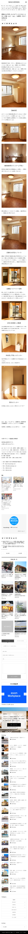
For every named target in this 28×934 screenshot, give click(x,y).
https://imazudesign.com (10, 463)
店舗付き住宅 (14, 546)
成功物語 (14, 914)
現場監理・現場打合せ (11, 543)
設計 (23, 546)
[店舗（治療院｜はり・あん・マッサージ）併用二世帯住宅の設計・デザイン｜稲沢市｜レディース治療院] (7, 480)
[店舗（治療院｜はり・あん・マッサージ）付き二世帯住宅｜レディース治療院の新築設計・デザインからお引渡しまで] (7, 496)
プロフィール (20, 531)
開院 (6, 547)
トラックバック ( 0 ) (20, 640)
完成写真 (14, 912)
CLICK (23, 426)
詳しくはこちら (14, 724)
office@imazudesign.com (11, 465)
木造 (20, 546)
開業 (4, 547)
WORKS (14, 904)
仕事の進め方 (14, 909)
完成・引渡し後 (21, 543)
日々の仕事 (5, 543)
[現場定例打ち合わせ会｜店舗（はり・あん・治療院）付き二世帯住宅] (18, 480)
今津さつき (16, 543)
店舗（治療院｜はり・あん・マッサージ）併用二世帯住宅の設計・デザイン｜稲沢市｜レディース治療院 (6, 486)
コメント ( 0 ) (8, 640)
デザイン (9, 545)
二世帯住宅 (9, 546)
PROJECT (7, 541)
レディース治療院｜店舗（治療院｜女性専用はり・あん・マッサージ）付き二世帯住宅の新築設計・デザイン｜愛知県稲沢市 (13, 542)
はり (6, 545)
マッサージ (19, 545)
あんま (4, 545)
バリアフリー (13, 545)
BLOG (4, 541)
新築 (18, 546)
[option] (14, 695)
